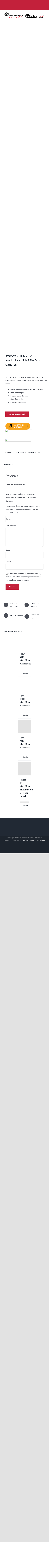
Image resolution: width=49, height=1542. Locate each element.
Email (8, 561)
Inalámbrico (19, 452)
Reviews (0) (8, 464)
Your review (11, 525)
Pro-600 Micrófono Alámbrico (25, 700)
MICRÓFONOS (30, 452)
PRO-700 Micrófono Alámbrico (25, 658)
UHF (38, 452)
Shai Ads (25, 840)
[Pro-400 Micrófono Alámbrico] (24, 726)
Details (25, 673)
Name (8, 550)
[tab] (24, 464)
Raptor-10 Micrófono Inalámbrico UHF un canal (26, 788)
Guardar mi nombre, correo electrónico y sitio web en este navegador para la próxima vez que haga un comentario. (23, 576)
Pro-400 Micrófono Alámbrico (25, 742)
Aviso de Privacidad (37, 840)
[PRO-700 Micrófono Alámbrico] (24, 642)
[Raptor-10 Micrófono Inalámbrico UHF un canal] (24, 768)
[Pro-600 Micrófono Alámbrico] (24, 685)
